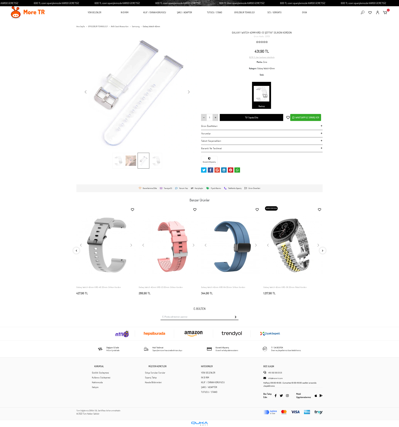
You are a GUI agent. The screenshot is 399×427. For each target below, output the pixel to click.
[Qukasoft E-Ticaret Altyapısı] (199, 424)
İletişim (95, 387)
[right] (322, 250)
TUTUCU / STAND (214, 12)
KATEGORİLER (207, 366)
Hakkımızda (97, 382)
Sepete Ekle (253, 117)
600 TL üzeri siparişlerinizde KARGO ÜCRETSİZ (56, 3)
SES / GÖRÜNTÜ (274, 12)
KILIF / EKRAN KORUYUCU (154, 12)
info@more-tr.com (275, 378)
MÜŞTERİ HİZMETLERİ (157, 366)
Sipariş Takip (151, 377)
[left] (76, 250)
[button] (385, 12)
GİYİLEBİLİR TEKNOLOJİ (244, 12)
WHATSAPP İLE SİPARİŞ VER (307, 117)
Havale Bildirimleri (153, 382)
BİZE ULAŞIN (268, 366)
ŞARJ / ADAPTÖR (184, 12)
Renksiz (261, 106)
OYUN (304, 12)
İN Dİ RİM (124, 12)
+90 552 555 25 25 (275, 372)
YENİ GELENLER (94, 12)
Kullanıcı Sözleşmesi (101, 377)
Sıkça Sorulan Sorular (155, 372)
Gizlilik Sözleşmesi (100, 372)
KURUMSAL (99, 366)
